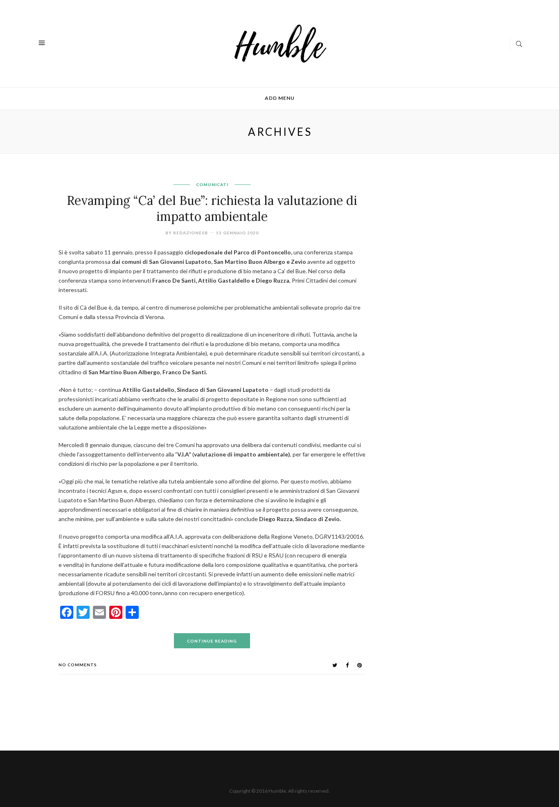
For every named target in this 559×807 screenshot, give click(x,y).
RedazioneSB (190, 232)
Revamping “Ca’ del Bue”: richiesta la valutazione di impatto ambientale (212, 208)
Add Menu (280, 98)
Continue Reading (212, 640)
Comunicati (212, 184)
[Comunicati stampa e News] (280, 43)
